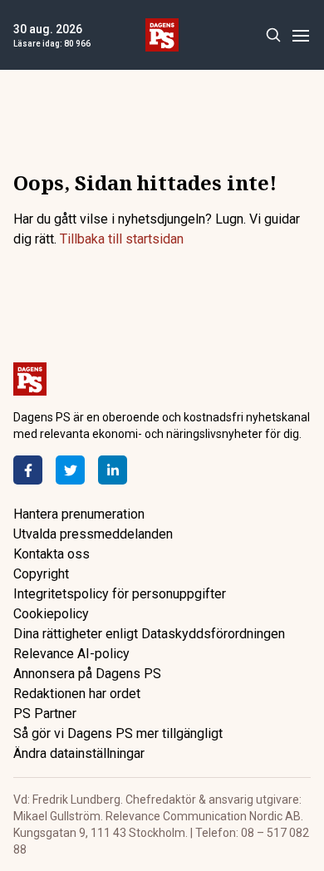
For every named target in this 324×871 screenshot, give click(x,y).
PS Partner (44, 713)
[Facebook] (27, 470)
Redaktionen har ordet (76, 693)
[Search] (273, 35)
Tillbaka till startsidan (122, 239)
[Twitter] (70, 470)
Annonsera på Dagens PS (87, 674)
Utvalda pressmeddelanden (93, 534)
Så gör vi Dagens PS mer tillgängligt (118, 733)
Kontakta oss (51, 554)
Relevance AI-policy (71, 654)
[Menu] (300, 35)
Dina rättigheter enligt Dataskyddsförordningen (149, 634)
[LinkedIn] (112, 470)
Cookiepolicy (51, 614)
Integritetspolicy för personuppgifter (119, 594)
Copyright (41, 574)
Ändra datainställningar (79, 753)
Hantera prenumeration (79, 514)
